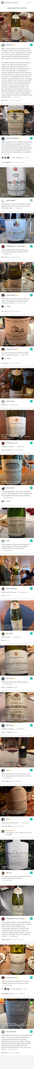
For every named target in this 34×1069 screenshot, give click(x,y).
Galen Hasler (10, 401)
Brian (2, 640)
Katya (8, 541)
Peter (14, 989)
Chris (2, 781)
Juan (6, 311)
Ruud (3, 257)
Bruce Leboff (10, 488)
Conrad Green (10, 295)
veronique (19, 157)
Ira (2, 162)
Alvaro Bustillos (11, 588)
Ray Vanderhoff (11, 1031)
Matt (2, 100)
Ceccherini (8, 450)
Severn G (8, 830)
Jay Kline (9, 45)
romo (7, 770)
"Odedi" (3, 939)
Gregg (9, 306)
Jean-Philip (8, 826)
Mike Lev (9, 873)
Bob (11, 993)
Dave (2, 1052)
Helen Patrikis (10, 200)
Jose (14, 157)
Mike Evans (10, 678)
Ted (6, 257)
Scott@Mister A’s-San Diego (15, 246)
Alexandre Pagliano (12, 138)
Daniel (7, 781)
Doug (3, 450)
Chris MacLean (11, 443)
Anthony (9, 687)
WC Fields (9, 633)
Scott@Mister (7, 162)
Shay (2, 687)
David (8, 501)
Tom (6, 100)
